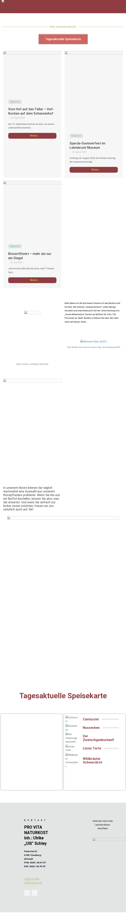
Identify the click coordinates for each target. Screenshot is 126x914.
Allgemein (15, 102)
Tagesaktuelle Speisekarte (63, 695)
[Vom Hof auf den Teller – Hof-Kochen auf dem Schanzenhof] (32, 72)
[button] (70, 3)
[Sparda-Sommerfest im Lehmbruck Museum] (94, 89)
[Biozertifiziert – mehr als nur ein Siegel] (32, 210)
